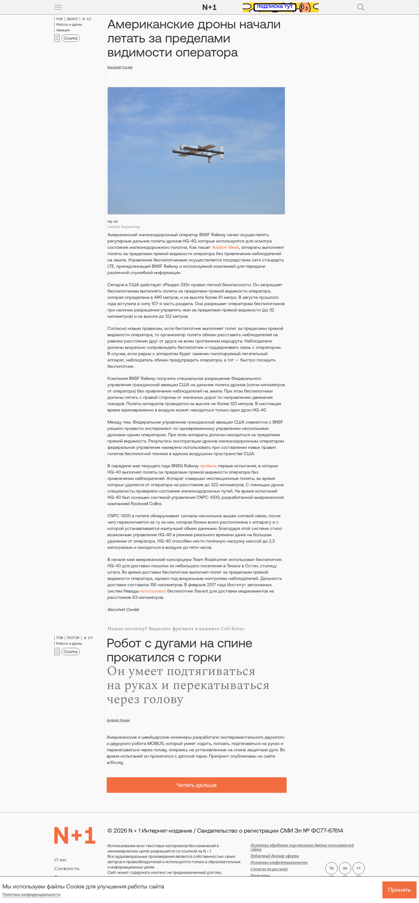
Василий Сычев (119, 67)
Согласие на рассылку (269, 869)
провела (208, 465)
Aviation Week (225, 247)
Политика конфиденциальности (31, 894)
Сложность (67, 868)
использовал (153, 591)
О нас (60, 859)
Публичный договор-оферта (274, 856)
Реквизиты (260, 875)
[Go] (58, 7)
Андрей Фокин (118, 720)
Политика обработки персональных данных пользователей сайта (302, 847)
